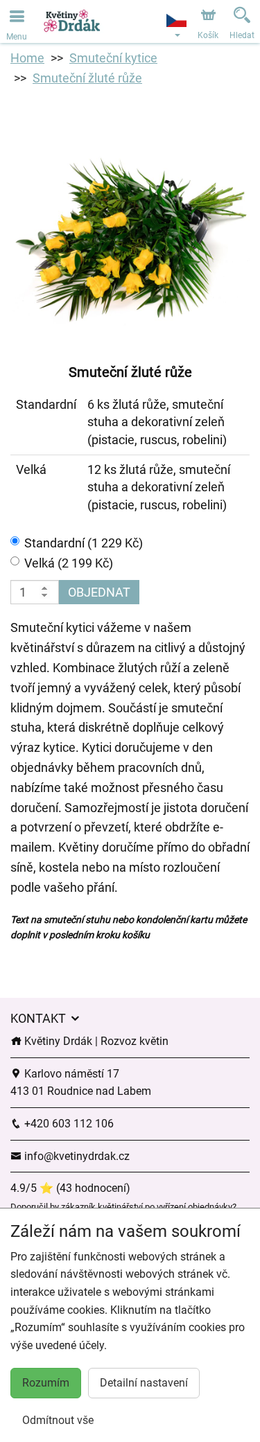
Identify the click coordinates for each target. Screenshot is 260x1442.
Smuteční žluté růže (87, 78)
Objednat (99, 592)
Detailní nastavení (144, 1382)
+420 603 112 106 (67, 1123)
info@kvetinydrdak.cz (75, 1156)
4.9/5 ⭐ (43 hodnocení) (70, 1188)
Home (27, 58)
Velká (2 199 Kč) (68, 563)
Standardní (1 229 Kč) (83, 543)
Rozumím (45, 1382)
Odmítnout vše (58, 1420)
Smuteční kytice (113, 58)
